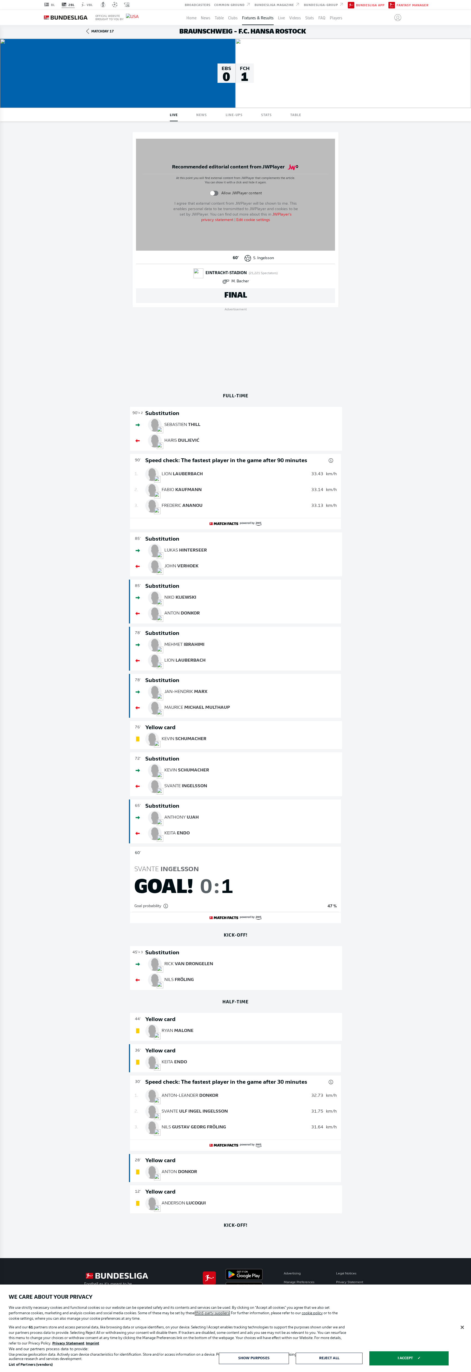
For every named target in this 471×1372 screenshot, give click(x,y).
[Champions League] (114, 4)
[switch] (214, 193)
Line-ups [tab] (234, 114)
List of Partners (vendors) (31, 1365)
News (205, 17)
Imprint (92, 1343)
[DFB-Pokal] (103, 4)
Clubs (233, 17)
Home (191, 17)
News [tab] (201, 114)
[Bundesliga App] (351, 4)
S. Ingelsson (263, 258)
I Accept (405, 1358)
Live (281, 17)
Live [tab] (174, 114)
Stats (309, 17)
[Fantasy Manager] (391, 4)
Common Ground (230, 4)
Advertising (292, 1273)
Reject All (329, 1358)
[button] (395, 17)
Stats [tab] (266, 114)
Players (336, 17)
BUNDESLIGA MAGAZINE (275, 4)
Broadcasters (197, 4)
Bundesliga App (370, 5)
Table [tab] (295, 114)
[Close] (462, 1327)
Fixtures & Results (258, 17)
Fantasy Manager (412, 5)
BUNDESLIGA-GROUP (321, 4)
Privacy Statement (349, 1282)
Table (219, 17)
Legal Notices (346, 1273)
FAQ (321, 17)
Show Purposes (254, 1358)
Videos (295, 17)
